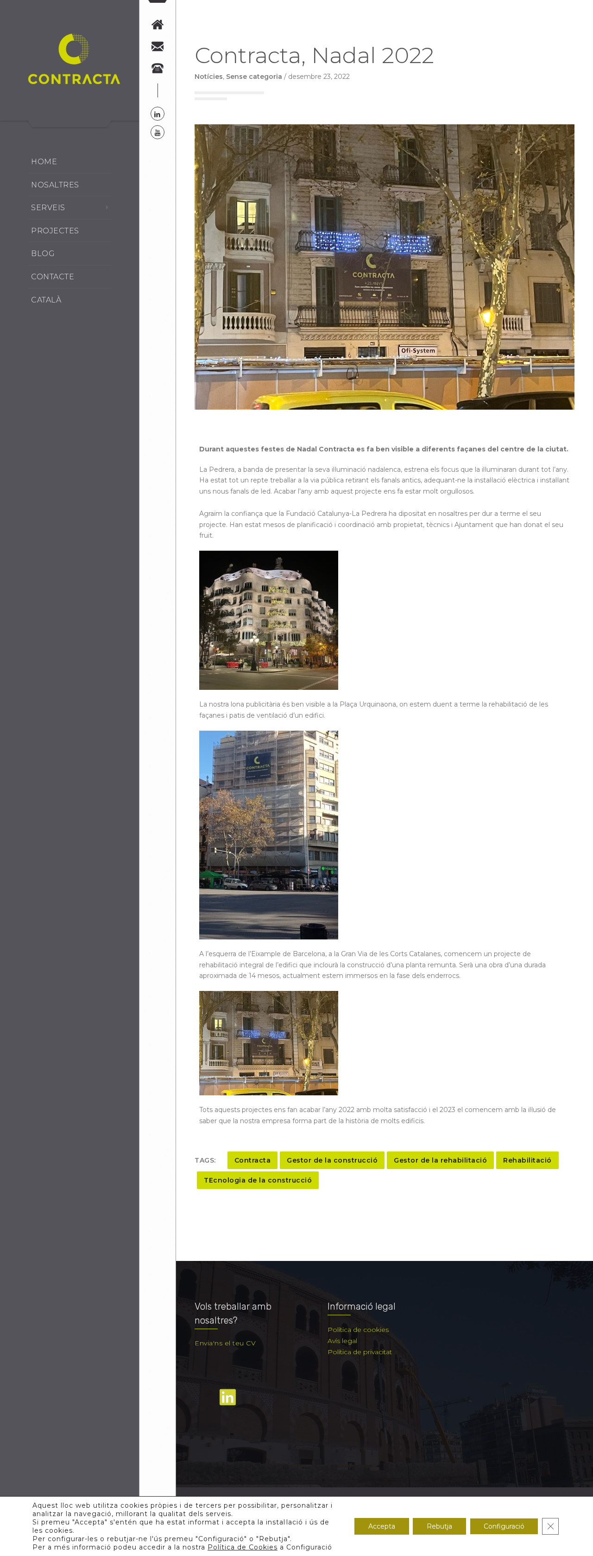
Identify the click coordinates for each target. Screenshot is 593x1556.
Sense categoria (254, 76)
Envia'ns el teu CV (225, 1343)
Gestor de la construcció (332, 1160)
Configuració (504, 1526)
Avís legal (342, 1341)
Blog (43, 253)
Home (44, 161)
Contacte (52, 276)
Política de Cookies (243, 1547)
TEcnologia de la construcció (258, 1180)
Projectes (55, 230)
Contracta (252, 1160)
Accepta (381, 1526)
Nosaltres (55, 184)
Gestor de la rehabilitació (440, 1160)
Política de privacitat (360, 1352)
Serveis (48, 207)
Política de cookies (358, 1329)
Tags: (205, 1160)
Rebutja (439, 1526)
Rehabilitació (527, 1160)
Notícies (209, 76)
